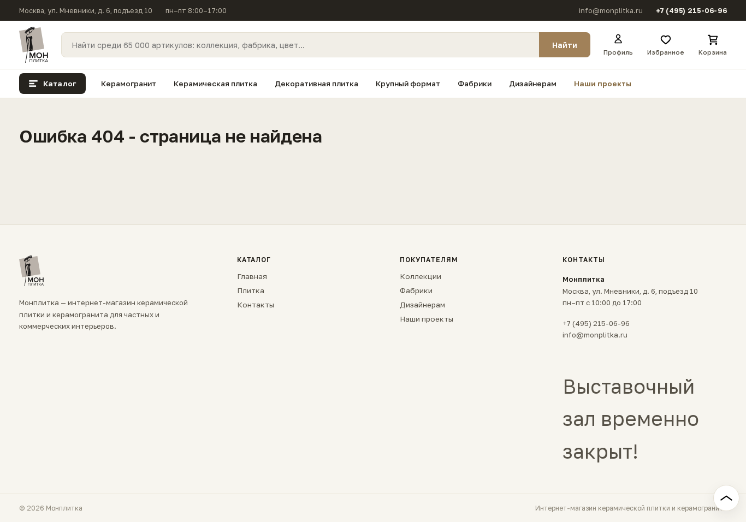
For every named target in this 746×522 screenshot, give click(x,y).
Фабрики (475, 83)
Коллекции (420, 276)
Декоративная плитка (316, 83)
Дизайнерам (532, 83)
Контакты (255, 304)
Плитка (250, 290)
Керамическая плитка (215, 83)
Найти (564, 45)
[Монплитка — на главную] (33, 45)
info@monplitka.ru (611, 11)
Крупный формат (408, 83)
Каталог (59, 83)
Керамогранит (128, 83)
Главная (252, 276)
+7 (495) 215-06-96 (691, 11)
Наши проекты (602, 83)
